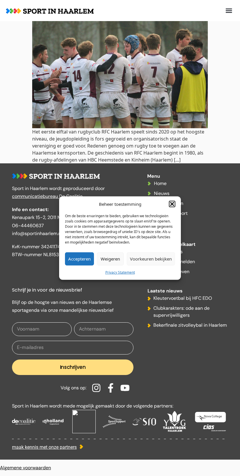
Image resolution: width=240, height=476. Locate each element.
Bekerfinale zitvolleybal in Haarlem (190, 325)
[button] (172, 204)
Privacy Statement (120, 272)
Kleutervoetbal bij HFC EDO (182, 298)
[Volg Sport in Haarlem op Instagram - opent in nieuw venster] (98, 388)
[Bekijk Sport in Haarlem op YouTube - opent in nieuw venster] (126, 388)
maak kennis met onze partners (44, 447)
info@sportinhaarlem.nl (37, 233)
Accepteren (79, 259)
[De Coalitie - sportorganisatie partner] (23, 421)
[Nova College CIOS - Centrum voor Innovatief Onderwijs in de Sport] (210, 421)
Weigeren (110, 259)
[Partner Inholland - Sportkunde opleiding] (54, 421)
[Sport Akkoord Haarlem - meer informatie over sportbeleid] (84, 421)
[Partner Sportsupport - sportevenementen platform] (114, 421)
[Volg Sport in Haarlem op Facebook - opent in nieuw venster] (112, 388)
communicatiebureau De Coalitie (47, 196)
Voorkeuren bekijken (151, 259)
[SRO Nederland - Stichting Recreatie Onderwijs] (144, 421)
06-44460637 (28, 225)
